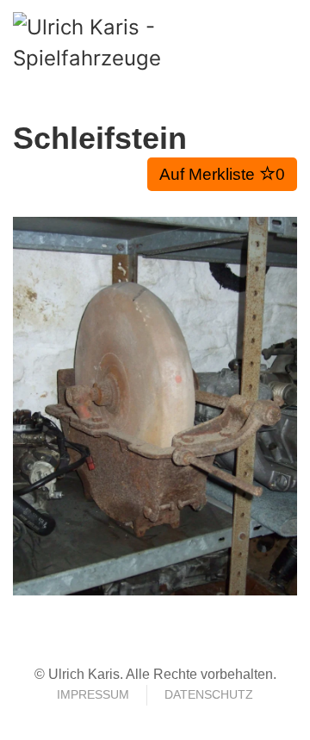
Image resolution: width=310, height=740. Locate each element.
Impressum (93, 694)
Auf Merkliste (222, 174)
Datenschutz (208, 694)
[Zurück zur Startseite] (107, 43)
